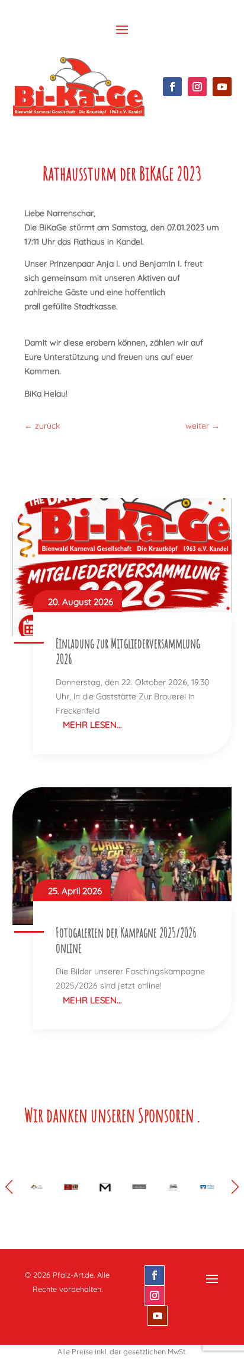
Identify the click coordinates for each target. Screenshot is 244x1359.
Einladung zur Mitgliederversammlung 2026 (128, 651)
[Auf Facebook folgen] (172, 86)
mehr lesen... (92, 724)
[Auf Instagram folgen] (197, 86)
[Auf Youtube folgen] (222, 86)
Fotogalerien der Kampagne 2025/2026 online (126, 940)
